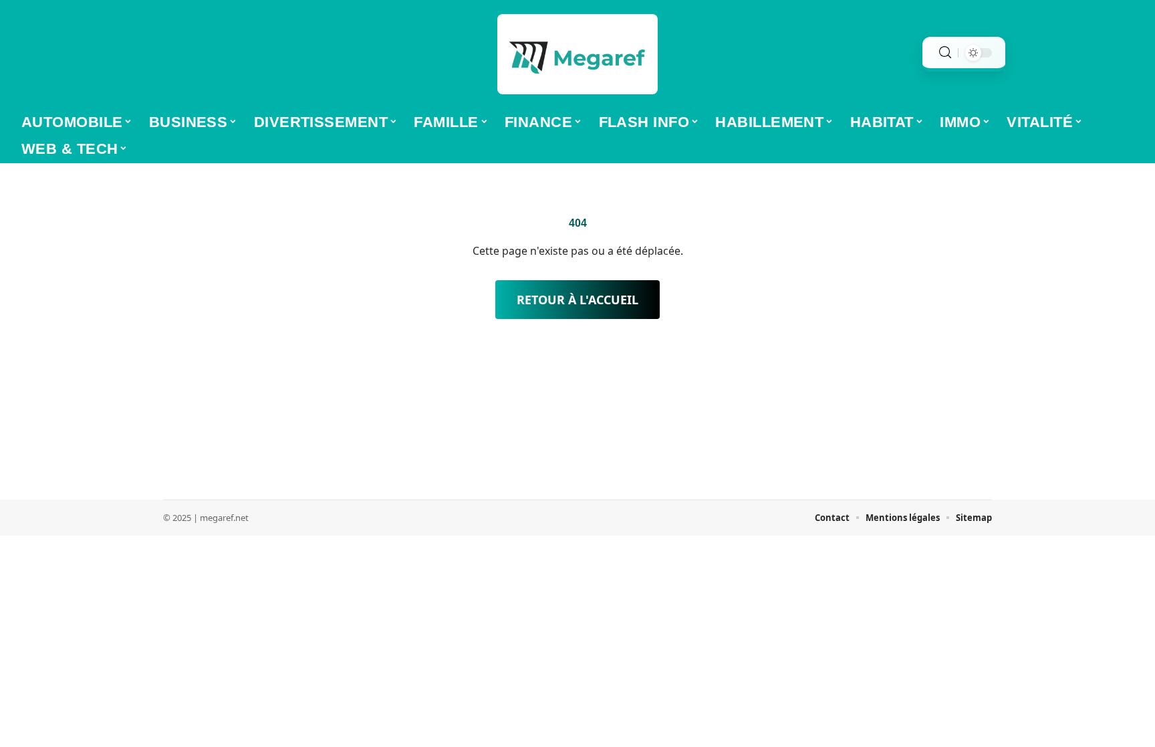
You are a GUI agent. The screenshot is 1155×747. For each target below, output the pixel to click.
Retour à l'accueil (577, 300)
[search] (945, 52)
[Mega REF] (577, 54)
